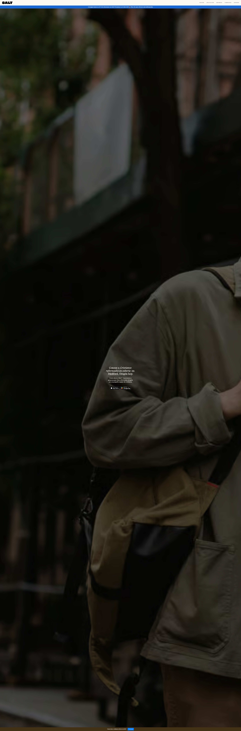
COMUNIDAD (228, 2)
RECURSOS (219, 2)
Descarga (131, 729)
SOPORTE (236, 2)
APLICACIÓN (210, 2)
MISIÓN (202, 2)
